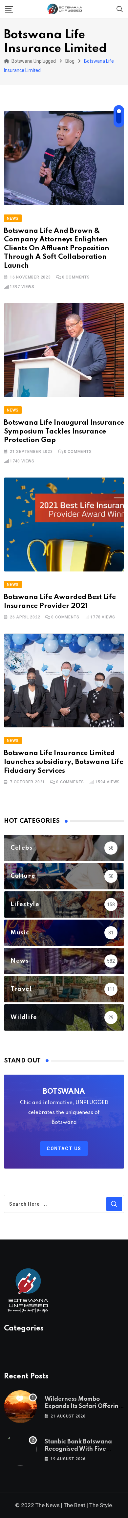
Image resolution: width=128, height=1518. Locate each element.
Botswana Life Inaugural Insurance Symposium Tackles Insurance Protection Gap (64, 431)
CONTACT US (64, 1148)
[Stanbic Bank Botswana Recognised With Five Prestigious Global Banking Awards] (20, 1449)
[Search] (120, 8)
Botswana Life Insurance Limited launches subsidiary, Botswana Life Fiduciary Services (63, 762)
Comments (76, 277)
